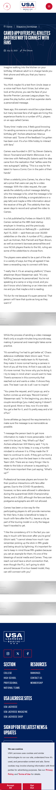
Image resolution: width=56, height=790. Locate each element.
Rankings (35, 673)
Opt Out (32, 786)
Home (9, 26)
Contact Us (36, 678)
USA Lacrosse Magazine (16, 712)
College (8, 673)
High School (10, 678)
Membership (36, 683)
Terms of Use (24, 773)
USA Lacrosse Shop (13, 717)
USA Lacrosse (10, 707)
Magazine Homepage (26, 26)
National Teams (12, 688)
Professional (11, 683)
